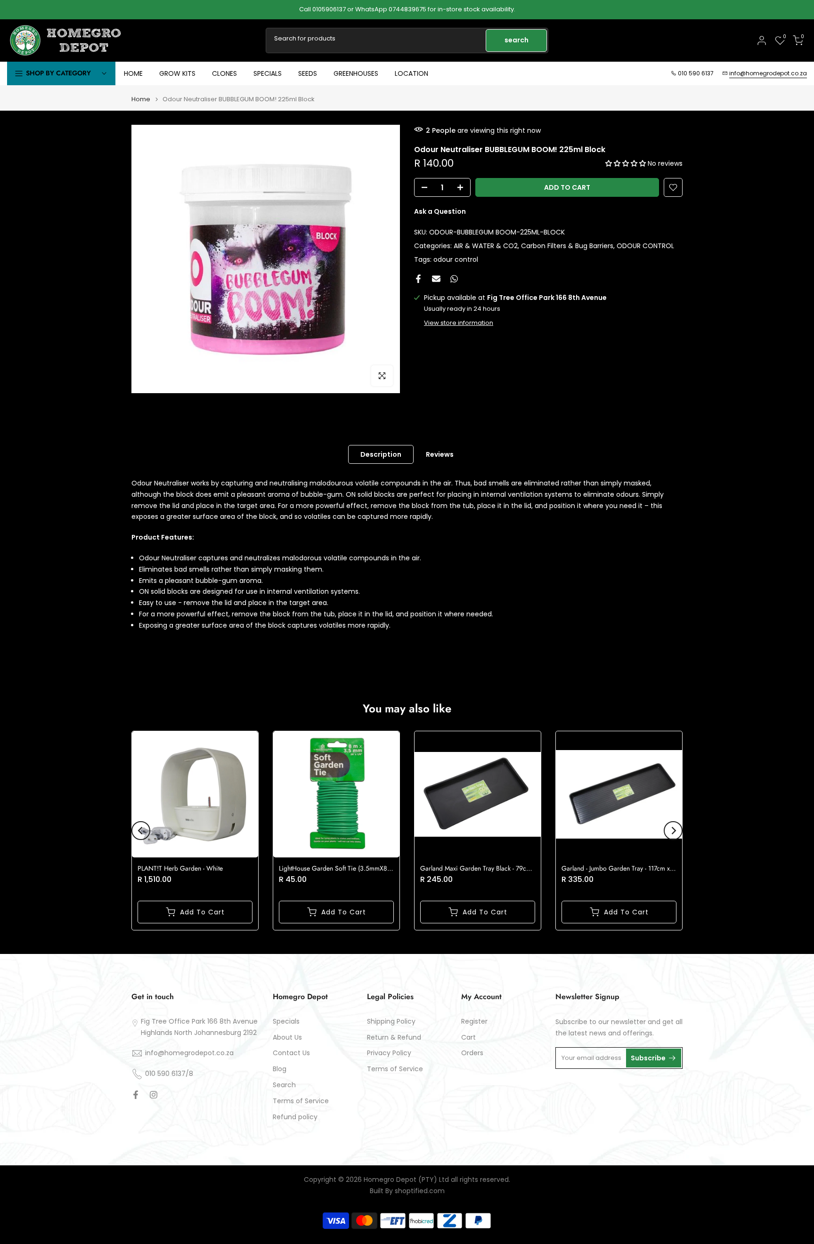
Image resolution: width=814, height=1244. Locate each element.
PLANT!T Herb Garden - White (180, 868)
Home (140, 99)
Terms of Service (301, 1101)
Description (380, 454)
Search (284, 1085)
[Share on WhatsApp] (454, 279)
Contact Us (291, 1053)
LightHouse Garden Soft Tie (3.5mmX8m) (336, 868)
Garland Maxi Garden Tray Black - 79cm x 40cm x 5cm (496, 868)
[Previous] (140, 830)
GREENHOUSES (356, 73)
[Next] (673, 830)
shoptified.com (420, 1191)
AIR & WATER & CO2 (486, 245)
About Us (287, 1037)
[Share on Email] (436, 279)
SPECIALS (267, 73)
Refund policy (295, 1117)
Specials (286, 1021)
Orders (472, 1053)
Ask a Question (440, 211)
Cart (468, 1037)
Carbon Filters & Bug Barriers (567, 245)
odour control (455, 259)
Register (474, 1021)
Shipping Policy (391, 1021)
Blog (279, 1069)
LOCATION (411, 73)
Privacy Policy (389, 1053)
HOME (133, 73)
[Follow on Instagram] (153, 1094)
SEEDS (307, 73)
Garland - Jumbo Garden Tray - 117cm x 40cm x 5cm (634, 868)
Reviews (440, 454)
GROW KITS (177, 73)
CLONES (224, 73)
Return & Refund (394, 1037)
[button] (626, 163)
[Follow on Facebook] (135, 1094)
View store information (458, 322)
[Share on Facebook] (418, 279)
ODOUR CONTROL (645, 245)
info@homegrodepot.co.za (768, 73)
